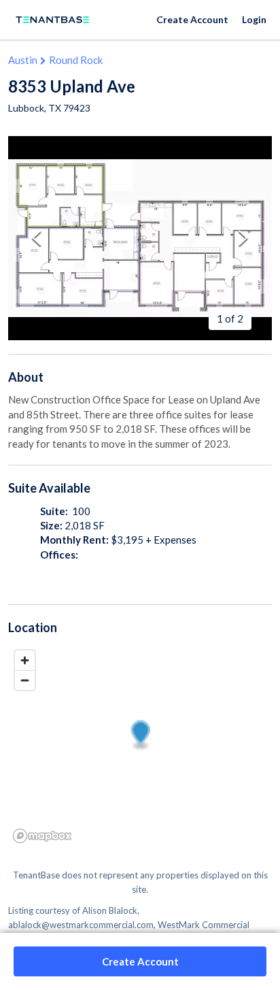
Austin (22, 60)
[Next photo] (243, 237)
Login (254, 19)
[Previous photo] (36, 237)
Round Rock (76, 60)
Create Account (192, 19)
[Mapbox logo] (42, 836)
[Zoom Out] (25, 680)
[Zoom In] (25, 660)
